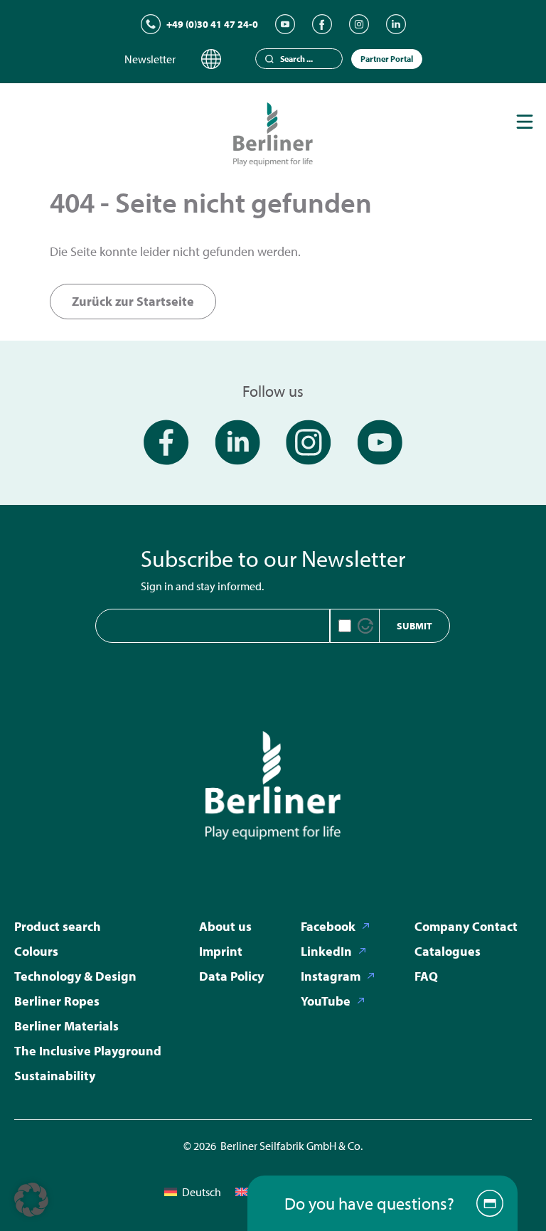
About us (225, 926)
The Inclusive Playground (87, 1051)
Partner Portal (386, 58)
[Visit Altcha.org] (365, 626)
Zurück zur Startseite (133, 301)
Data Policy (231, 976)
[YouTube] (285, 24)
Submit (414, 625)
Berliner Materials (66, 1026)
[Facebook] (322, 24)
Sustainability (54, 1075)
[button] (31, 1199)
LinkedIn (326, 951)
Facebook (328, 926)
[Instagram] (359, 24)
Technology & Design (75, 976)
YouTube (325, 1001)
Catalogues (447, 951)
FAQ (426, 976)
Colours (36, 951)
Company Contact (466, 926)
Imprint (220, 951)
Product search (57, 926)
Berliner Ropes (57, 1001)
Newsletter (150, 59)
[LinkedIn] (396, 24)
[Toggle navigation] (524, 121)
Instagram (330, 976)
